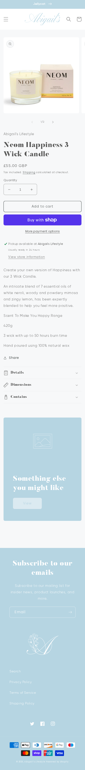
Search (15, 671)
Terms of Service (22, 692)
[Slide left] (32, 122)
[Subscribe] (70, 612)
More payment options (42, 231)
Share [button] (14, 357)
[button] (6, 19)
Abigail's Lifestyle (34, 761)
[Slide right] (53, 122)
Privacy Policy (20, 682)
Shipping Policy (21, 703)
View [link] (27, 503)
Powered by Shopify (57, 761)
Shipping (29, 172)
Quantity (10, 180)
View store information (26, 257)
